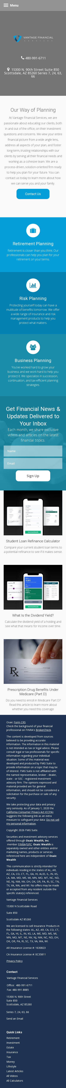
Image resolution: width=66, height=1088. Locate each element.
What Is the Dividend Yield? (33, 615)
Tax (8, 1057)
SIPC (29, 844)
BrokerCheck (43, 730)
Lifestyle (11, 1066)
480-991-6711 (35, 58)
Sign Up (33, 476)
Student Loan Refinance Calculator (33, 541)
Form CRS (20, 722)
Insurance (12, 1052)
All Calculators (14, 1080)
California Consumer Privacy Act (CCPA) (29, 812)
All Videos (12, 1076)
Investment (13, 1042)
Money (10, 1061)
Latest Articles (14, 1071)
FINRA (21, 844)
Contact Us (33, 194)
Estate (10, 1047)
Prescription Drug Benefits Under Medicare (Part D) (33, 692)
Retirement (13, 1038)
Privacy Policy (14, 961)
